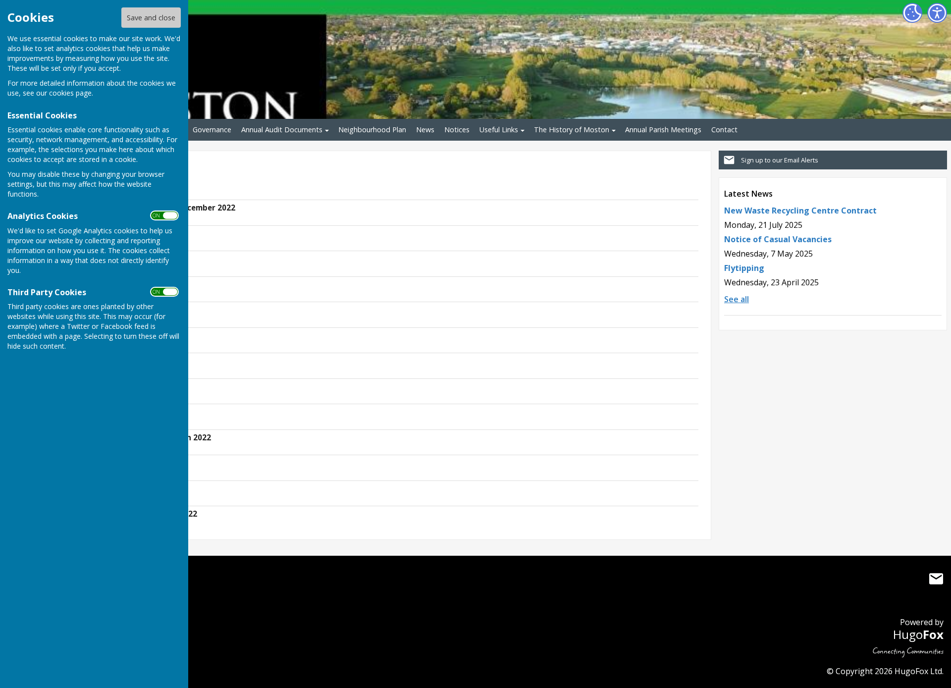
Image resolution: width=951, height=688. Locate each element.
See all (736, 299)
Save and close (151, 17)
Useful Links (498, 129)
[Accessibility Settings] (937, 13)
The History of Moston (571, 129)
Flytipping (744, 268)
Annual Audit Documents (281, 129)
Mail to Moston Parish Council (936, 579)
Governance (212, 129)
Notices (457, 129)
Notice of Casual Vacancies (778, 239)
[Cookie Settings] (912, 13)
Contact (724, 129)
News (425, 129)
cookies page (70, 93)
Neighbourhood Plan (372, 129)
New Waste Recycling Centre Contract (800, 210)
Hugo (918, 634)
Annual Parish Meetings (663, 129)
